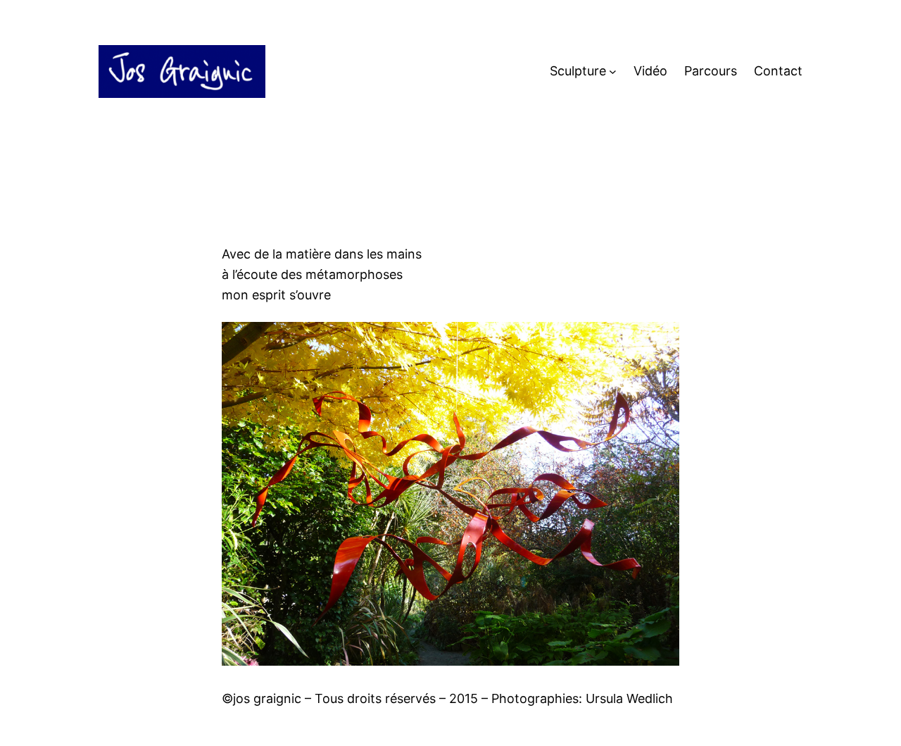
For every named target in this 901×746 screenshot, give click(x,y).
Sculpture (578, 70)
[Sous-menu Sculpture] (613, 71)
